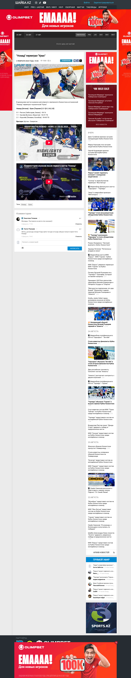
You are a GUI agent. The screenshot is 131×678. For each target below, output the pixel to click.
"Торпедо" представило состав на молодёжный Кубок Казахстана (101, 418)
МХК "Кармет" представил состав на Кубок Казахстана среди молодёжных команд (101, 468)
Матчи (80, 7)
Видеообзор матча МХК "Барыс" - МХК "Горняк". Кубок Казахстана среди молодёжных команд (100, 258)
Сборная (70, 7)
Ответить (79, 224)
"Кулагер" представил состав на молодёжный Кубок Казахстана (100, 461)
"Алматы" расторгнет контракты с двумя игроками (101, 376)
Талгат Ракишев (29, 229)
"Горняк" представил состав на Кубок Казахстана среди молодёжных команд (100, 519)
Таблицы (91, 7)
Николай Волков (98, 585)
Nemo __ (95, 573)
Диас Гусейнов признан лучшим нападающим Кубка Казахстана (100, 138)
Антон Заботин (98, 567)
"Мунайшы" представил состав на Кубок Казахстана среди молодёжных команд (101, 503)
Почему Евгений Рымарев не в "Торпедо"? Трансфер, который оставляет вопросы (100, 274)
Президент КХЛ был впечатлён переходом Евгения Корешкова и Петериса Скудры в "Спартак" (100, 282)
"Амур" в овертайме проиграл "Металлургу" (107, 565)
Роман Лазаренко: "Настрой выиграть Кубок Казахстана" (99, 244)
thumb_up (80, 218)
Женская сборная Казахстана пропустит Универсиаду (99, 447)
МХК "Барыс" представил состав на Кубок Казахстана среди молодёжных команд (100, 545)
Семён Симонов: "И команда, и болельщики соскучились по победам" (99, 527)
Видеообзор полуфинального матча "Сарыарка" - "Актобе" (100, 336)
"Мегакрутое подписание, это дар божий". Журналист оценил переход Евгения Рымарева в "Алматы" (101, 291)
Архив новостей (101, 552)
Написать (74, 248)
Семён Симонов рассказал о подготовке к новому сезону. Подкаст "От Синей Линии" (100, 490)
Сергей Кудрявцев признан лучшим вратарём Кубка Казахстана (98, 152)
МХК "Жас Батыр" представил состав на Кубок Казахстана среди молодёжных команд (99, 511)
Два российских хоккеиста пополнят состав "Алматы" (98, 370)
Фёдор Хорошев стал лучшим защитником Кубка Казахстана (100, 146)
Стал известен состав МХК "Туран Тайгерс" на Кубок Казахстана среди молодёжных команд (101, 411)
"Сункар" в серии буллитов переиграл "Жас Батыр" (98, 182)
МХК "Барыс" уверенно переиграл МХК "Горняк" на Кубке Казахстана (101, 267)
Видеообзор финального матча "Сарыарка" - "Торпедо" (101, 188)
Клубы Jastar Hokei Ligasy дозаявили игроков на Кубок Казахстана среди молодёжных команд (100, 301)
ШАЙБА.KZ (23, 2)
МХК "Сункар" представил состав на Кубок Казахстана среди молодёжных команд (100, 435)
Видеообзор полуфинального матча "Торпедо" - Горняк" (100, 382)
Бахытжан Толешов (30, 218)
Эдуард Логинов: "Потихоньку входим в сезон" (99, 250)
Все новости (101, 124)
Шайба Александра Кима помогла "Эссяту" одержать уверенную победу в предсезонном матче (101, 535)
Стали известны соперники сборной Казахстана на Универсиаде (98, 454)
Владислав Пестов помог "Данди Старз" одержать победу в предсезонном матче (100, 427)
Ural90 (95, 591)
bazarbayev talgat (99, 597)
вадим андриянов (99, 579)
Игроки (103, 7)
